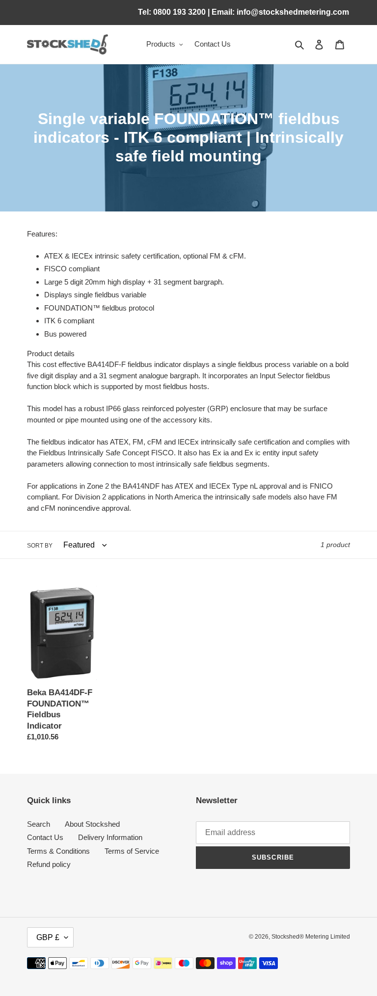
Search (38, 824)
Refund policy (49, 864)
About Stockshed (92, 824)
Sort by (40, 545)
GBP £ (47, 937)
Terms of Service (132, 851)
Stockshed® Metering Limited (310, 936)
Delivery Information (110, 837)
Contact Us (45, 837)
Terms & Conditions (58, 851)
